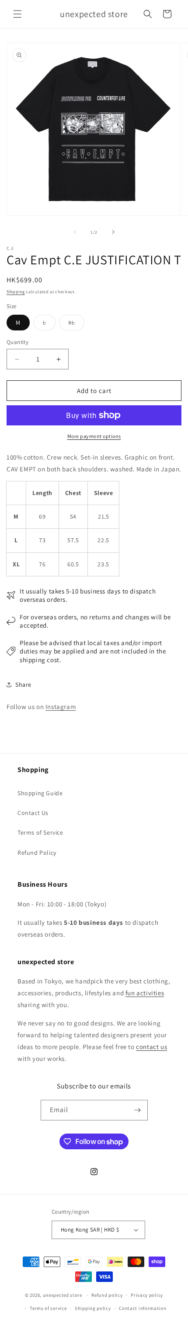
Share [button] (23, 684)
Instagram (60, 706)
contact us (151, 1047)
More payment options (94, 436)
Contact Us (33, 813)
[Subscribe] (137, 1110)
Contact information (142, 1308)
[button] (17, 14)
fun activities (144, 993)
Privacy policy (147, 1295)
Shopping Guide (40, 793)
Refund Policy (36, 853)
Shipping (16, 292)
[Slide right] (113, 232)
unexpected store (62, 1295)
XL (76, 324)
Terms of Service (40, 832)
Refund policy (106, 1295)
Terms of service (48, 1308)
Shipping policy (93, 1308)
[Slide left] (74, 232)
